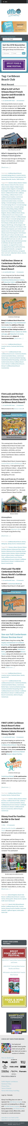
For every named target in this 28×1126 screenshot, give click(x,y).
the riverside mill (6, 255)
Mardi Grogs (10, 225)
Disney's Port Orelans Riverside (10, 221)
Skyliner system (6, 327)
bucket (3, 906)
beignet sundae (5, 189)
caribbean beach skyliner (8, 197)
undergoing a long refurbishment (15, 323)
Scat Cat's (7, 253)
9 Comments (20, 580)
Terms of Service (6, 1088)
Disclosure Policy (6, 1084)
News (23, 543)
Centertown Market (20, 354)
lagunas (3, 225)
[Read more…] (5, 167)
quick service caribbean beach (9, 237)
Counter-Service (21, 175)
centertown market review (8, 201)
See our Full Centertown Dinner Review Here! (13, 636)
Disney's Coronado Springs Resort (15, 219)
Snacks (14, 179)
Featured (4, 177)
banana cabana (13, 183)
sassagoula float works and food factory (13, 247)
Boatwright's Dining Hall (8, 191)
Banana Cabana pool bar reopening (11, 551)
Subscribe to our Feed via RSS (10, 1117)
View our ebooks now (7, 1058)
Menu (6, 1)
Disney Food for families (13, 908)
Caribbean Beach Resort (14, 173)
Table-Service (20, 179)
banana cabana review (7, 555)
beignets (13, 189)
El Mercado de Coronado (16, 223)
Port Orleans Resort (15, 231)
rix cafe (18, 239)
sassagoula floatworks (8, 249)
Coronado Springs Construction (15, 203)
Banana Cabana (18, 409)
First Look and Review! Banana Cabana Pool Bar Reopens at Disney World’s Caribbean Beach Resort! (14, 398)
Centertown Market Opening (17, 358)
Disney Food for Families (8, 828)
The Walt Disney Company (11, 1106)
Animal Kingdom (12, 895)
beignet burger (19, 187)
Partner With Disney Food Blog (10, 1090)
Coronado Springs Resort (8, 175)
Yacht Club (4, 912)
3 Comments (20, 405)
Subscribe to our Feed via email (10, 1120)
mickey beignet (18, 225)
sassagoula (4, 245)
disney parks (9, 899)
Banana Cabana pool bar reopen (16, 549)
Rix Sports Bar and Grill (15, 243)
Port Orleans (19, 227)
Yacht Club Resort (10, 901)
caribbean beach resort (15, 195)
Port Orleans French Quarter (15, 177)
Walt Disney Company (16, 1102)
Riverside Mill (22, 237)
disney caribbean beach (13, 213)
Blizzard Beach (19, 904)
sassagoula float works (15, 245)
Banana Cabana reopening (17, 553)
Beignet (12, 187)
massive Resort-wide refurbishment (11, 463)
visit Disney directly (18, 1108)
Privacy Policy (5, 1086)
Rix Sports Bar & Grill (12, 241)
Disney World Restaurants (14, 437)
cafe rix (18, 191)
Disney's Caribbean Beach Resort (15, 364)
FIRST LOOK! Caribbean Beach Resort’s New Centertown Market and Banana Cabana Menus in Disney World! (13, 728)
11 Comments (11, 825)
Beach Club (12, 904)
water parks (20, 910)
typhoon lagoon (11, 910)
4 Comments (20, 272)
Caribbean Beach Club (11, 193)
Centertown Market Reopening (10, 360)
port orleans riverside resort (15, 235)
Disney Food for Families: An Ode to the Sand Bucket (13, 819)
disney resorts (12, 543)
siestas (24, 253)
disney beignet (13, 211)
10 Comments (20, 100)
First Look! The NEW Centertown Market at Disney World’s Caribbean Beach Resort (13, 573)
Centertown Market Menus (13, 199)
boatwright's (20, 189)
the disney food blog (14, 9)
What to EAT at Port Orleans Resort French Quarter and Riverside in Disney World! (13, 93)
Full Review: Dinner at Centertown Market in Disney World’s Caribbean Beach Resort (13, 264)
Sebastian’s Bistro (16, 529)
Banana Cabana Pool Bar (12, 185)
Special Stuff (5, 677)
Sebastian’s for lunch (16, 334)
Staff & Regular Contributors (9, 1081)
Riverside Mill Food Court (8, 239)
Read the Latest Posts (8, 37)
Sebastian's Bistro (16, 253)
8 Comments (20, 737)
